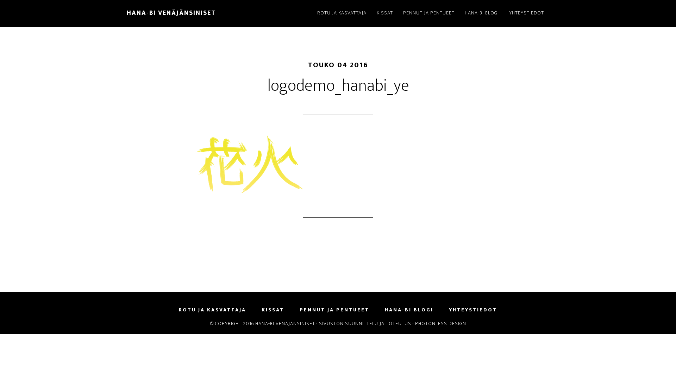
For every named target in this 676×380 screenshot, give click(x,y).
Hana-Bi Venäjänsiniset (171, 13)
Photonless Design (440, 323)
